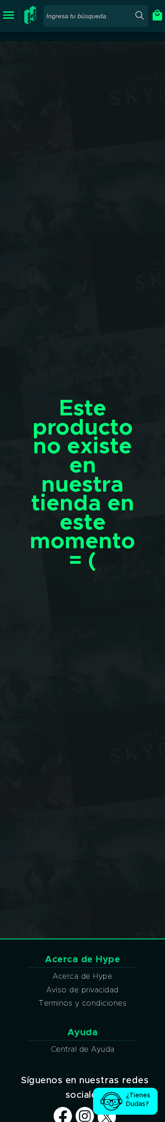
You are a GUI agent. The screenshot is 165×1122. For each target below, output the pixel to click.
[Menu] (8, 15)
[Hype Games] (31, 22)
